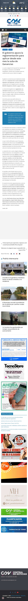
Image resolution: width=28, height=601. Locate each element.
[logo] (14, 572)
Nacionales (5, 49)
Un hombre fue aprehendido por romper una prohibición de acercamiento (12, 329)
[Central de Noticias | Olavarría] (2, 30)
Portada (10, 49)
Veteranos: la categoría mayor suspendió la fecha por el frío (13, 249)
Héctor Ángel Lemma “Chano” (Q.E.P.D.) (10, 423)
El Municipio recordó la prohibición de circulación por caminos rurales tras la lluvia (13, 304)
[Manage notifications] (3, 598)
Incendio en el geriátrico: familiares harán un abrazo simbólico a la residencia (13, 279)
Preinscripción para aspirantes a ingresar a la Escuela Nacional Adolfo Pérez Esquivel (15, 244)
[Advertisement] (14, 225)
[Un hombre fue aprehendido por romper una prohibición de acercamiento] (14, 312)
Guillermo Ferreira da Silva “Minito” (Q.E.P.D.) (11, 421)
